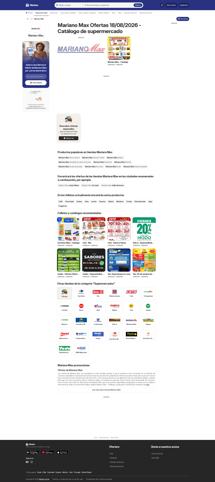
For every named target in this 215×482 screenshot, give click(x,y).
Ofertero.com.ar (44, 479)
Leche (93, 201)
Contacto (113, 458)
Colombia (50, 472)
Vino (87, 201)
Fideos (111, 201)
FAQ (111, 453)
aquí (147, 384)
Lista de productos (146, 13)
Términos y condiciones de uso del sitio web (67, 479)
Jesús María (69, 185)
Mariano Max (69, 157)
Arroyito (90, 185)
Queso (79, 201)
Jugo (150, 201)
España (58, 472)
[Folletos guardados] (162, 5)
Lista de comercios (130, 13)
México (65, 472)
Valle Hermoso (112, 185)
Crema (129, 201)
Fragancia (63, 206)
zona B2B (155, 458)
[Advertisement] (81, 54)
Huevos (102, 201)
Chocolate (69, 201)
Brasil (39, 472)
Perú (71, 472)
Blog (119, 13)
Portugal (77, 472)
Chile (44, 472)
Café (61, 201)
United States (86, 472)
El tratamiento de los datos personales (99, 479)
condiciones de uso (35, 106)
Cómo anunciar (157, 453)
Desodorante (139, 201)
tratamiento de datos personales (36, 108)
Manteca (120, 201)
